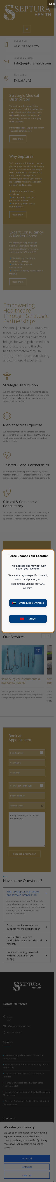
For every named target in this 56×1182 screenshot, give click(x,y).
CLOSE (52, 4)
